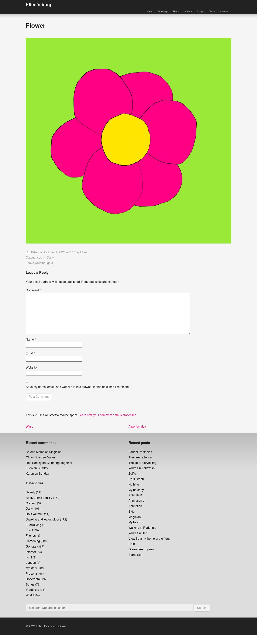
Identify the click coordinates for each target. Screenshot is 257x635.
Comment (33, 290)
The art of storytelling (142, 463)
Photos (176, 11)
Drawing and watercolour (42, 519)
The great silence (140, 457)
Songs (200, 11)
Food (29, 530)
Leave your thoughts (39, 263)
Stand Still (135, 554)
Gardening (33, 541)
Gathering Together (59, 463)
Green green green (141, 549)
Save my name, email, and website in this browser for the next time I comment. (77, 387)
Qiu (28, 457)
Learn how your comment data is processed (107, 415)
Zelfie (132, 473)
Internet (31, 552)
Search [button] (202, 607)
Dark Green (136, 479)
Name (31, 339)
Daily (50, 257)
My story (31, 568)
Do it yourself (34, 514)
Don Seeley (34, 463)
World (30, 595)
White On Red (137, 533)
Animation (135, 506)
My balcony (136, 490)
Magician (55, 452)
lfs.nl (29, 557)
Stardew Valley (45, 457)
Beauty (30, 492)
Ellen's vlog (33, 525)
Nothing (133, 484)
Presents (32, 573)
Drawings (163, 11)
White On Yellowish (141, 468)
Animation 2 (136, 500)
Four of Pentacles (140, 452)
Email (30, 353)
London (31, 562)
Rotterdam (33, 579)
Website (31, 367)
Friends (31, 535)
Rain (131, 544)
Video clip (32, 589)
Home (150, 11)
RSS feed (60, 626)
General (31, 546)
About (212, 11)
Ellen (83, 252)
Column (31, 503)
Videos (188, 11)
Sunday (43, 468)
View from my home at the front (149, 538)
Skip (131, 511)
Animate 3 (135, 495)
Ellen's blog (38, 4)
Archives (224, 11)
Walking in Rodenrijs (142, 527)
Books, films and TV (39, 497)
